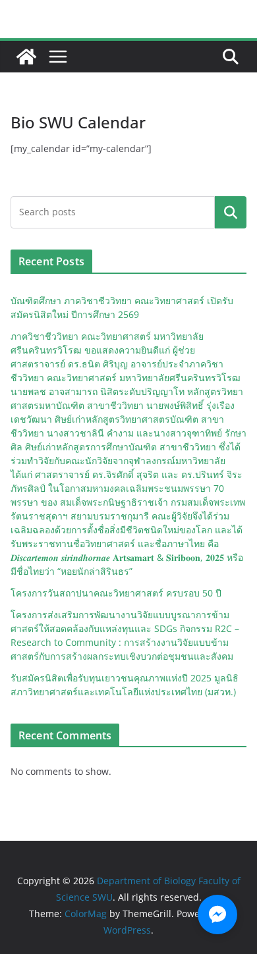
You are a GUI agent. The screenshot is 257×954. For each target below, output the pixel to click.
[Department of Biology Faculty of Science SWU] (26, 56)
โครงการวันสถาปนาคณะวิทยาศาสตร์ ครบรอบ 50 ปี (116, 593)
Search (230, 212)
